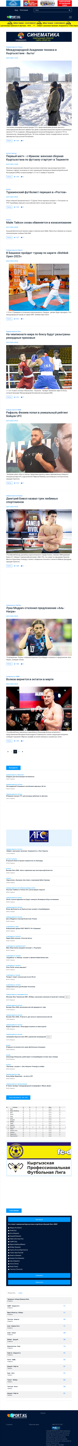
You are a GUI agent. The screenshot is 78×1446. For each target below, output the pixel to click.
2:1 (64, 1373)
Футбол (20, 784)
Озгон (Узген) (14, 1263)
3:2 (64, 1319)
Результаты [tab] (11, 1293)
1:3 (64, 1346)
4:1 (64, 1353)
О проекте (9, 1424)
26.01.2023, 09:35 (12, 421)
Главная (42, 1413)
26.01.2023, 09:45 (12, 261)
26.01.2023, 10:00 (12, 164)
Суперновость (10, 926)
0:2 (64, 1380)
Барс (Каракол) (15, 1261)
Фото (67, 997)
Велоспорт (21, 775)
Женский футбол (23, 994)
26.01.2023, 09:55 (12, 197)
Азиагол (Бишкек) (15, 1255)
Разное (20, 897)
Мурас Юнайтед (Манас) (17, 1244)
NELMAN (61, 1445)
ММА (17, 926)
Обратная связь (34, 1424)
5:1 (64, 1366)
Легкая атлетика (22, 1084)
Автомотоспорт (21, 946)
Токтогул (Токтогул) (16, 1269)
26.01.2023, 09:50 (12, 227)
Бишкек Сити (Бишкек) (17, 1258)
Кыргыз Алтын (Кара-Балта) (19, 1250)
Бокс (19, 331)
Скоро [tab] (20, 1293)
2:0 (64, 1333)
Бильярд (14, 859)
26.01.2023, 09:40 (12, 342)
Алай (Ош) (13, 1230)
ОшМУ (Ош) (13, 1241)
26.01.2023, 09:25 (12, 616)
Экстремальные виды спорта (26, 888)
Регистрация (24, 10)
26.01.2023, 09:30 (12, 507)
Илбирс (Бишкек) (15, 1247)
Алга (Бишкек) (14, 1233)
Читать (9, 140)
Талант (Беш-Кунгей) (16, 1252)
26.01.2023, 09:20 (12, 684)
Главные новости (11, 775)
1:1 (64, 1306)
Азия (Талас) (14, 1266)
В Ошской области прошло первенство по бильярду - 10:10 (35, 26)
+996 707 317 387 (57, 1424)
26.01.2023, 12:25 (12, 58)
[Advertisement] (39, 815)
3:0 (64, 1339)
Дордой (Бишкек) (15, 1236)
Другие (8, 859)
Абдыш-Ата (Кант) (16, 1228)
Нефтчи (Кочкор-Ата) (16, 1239)
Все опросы (39, 1219)
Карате (20, 250)
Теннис (20, 47)
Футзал (20, 794)
